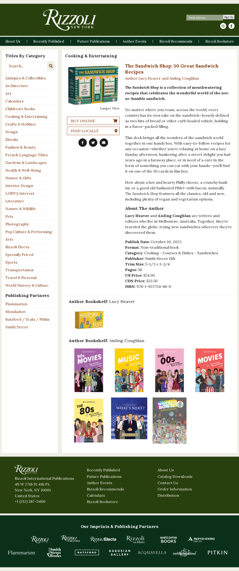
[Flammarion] (21, 552)
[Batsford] (86, 552)
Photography (17, 224)
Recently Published (103, 470)
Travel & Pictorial (20, 277)
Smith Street (16, 327)
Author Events (99, 482)
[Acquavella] (152, 552)
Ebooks (11, 139)
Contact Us (168, 482)
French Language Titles (26, 155)
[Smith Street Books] (54, 552)
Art (8, 93)
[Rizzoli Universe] (70, 538)
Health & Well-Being (23, 170)
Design (11, 131)
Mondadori (15, 311)
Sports (11, 262)
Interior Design (19, 185)
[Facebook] (231, 26)
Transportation (19, 270)
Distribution (168, 495)
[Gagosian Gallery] (119, 552)
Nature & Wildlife (20, 208)
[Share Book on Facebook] (82, 142)
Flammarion (16, 304)
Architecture (16, 85)
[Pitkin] (217, 552)
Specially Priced (19, 254)
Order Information (175, 489)
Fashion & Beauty (20, 147)
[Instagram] (223, 26)
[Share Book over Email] (104, 142)
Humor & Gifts (18, 178)
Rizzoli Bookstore (102, 501)
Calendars (14, 101)
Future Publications (104, 476)
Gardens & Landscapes (26, 162)
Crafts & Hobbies (20, 124)
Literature (14, 201)
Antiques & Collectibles (25, 78)
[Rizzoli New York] (69, 20)
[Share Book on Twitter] (93, 142)
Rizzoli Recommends (105, 489)
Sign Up (228, 17)
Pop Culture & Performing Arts (28, 235)
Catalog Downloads (175, 476)
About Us (166, 470)
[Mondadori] (201, 539)
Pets (9, 216)
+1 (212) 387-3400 (30, 501)
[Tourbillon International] (185, 552)
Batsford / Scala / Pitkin (27, 319)
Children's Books (20, 108)
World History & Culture (27, 285)
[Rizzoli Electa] (103, 539)
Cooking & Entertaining (26, 116)
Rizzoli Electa (17, 247)
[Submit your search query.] (50, 66)
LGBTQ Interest (19, 193)
